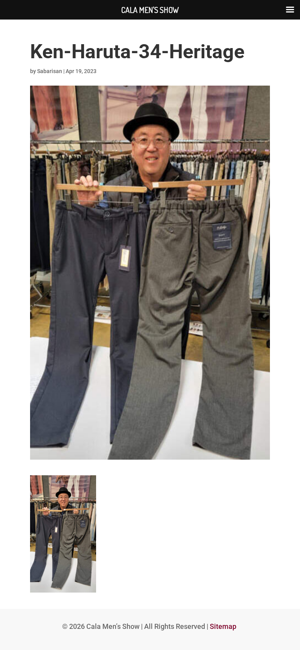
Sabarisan (49, 71)
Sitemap (223, 626)
